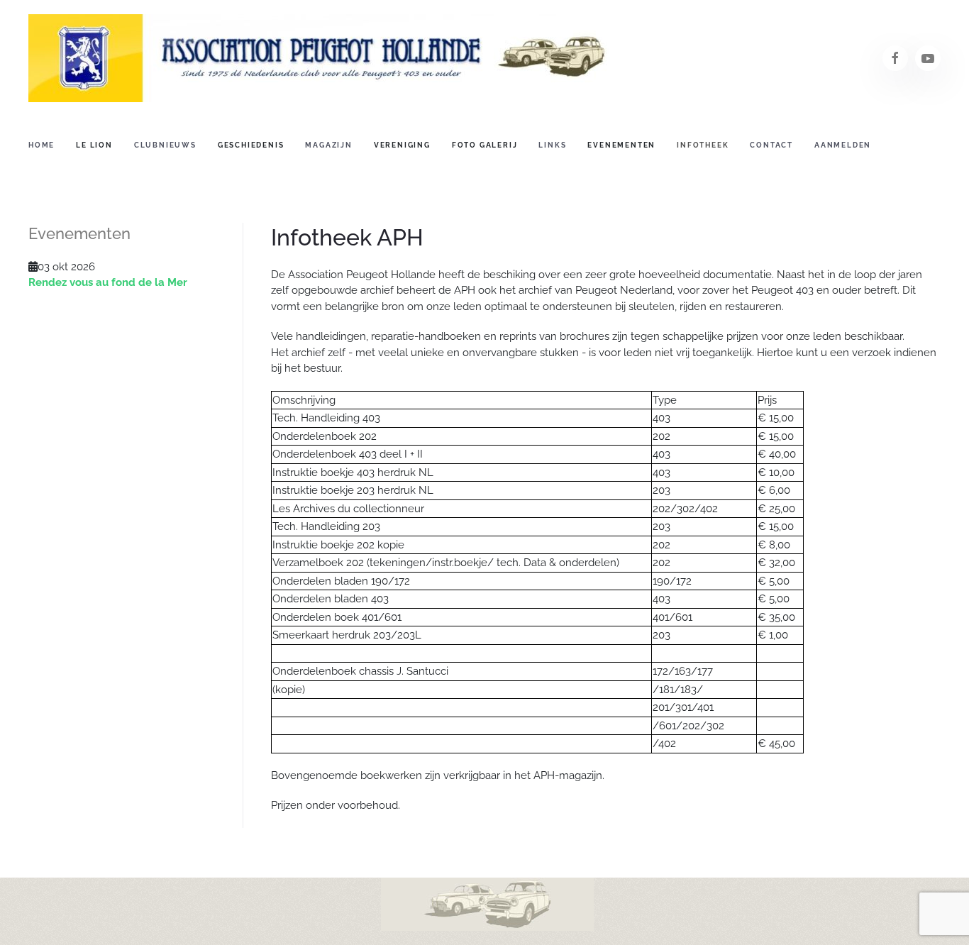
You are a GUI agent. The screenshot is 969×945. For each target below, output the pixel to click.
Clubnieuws (165, 145)
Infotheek (703, 145)
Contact (771, 145)
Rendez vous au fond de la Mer (107, 282)
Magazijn (328, 145)
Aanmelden (842, 145)
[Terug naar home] (319, 58)
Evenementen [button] (621, 145)
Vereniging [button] (402, 145)
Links (552, 145)
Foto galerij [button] (485, 145)
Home (41, 145)
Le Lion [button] (94, 145)
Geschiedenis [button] (251, 145)
